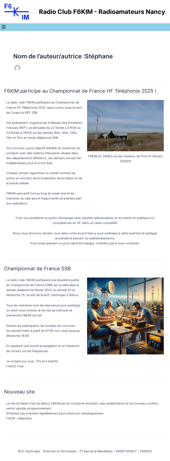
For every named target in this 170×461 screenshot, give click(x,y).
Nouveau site (19, 392)
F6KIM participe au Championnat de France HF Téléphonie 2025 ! (80, 91)
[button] (3, 27)
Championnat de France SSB (37, 269)
